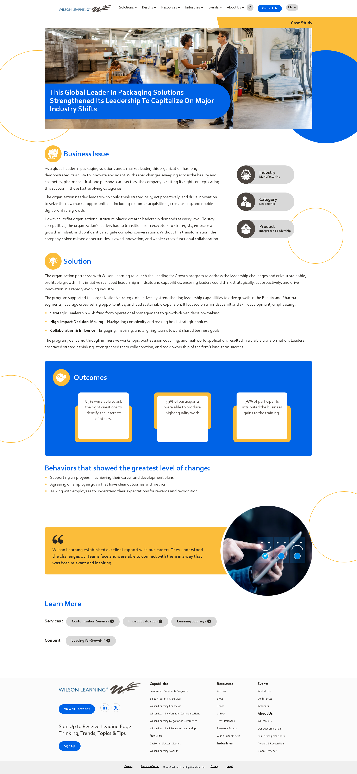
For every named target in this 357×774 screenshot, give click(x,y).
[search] (250, 7)
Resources (169, 8)
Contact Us (269, 8)
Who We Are (265, 721)
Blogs (220, 698)
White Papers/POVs (228, 736)
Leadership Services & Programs (169, 691)
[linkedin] (104, 707)
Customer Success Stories (165, 743)
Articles (221, 691)
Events (213, 8)
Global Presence (267, 751)
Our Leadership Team (270, 728)
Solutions (126, 8)
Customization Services (90, 621)
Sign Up (69, 746)
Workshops (264, 691)
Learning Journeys (191, 621)
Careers (128, 766)
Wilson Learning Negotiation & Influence (173, 721)
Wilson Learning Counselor (165, 706)
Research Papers (227, 728)
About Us (234, 8)
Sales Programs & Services (166, 698)
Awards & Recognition (271, 743)
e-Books (222, 713)
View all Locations (77, 709)
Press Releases (226, 721)
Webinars (263, 706)
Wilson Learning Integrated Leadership (173, 728)
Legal (230, 766)
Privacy (214, 766)
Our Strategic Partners (271, 736)
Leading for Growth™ (88, 641)
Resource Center (150, 766)
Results (148, 8)
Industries (193, 8)
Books (220, 706)
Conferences (265, 698)
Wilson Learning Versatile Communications (175, 713)
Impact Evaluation (143, 621)
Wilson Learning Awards (164, 751)
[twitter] (116, 707)
